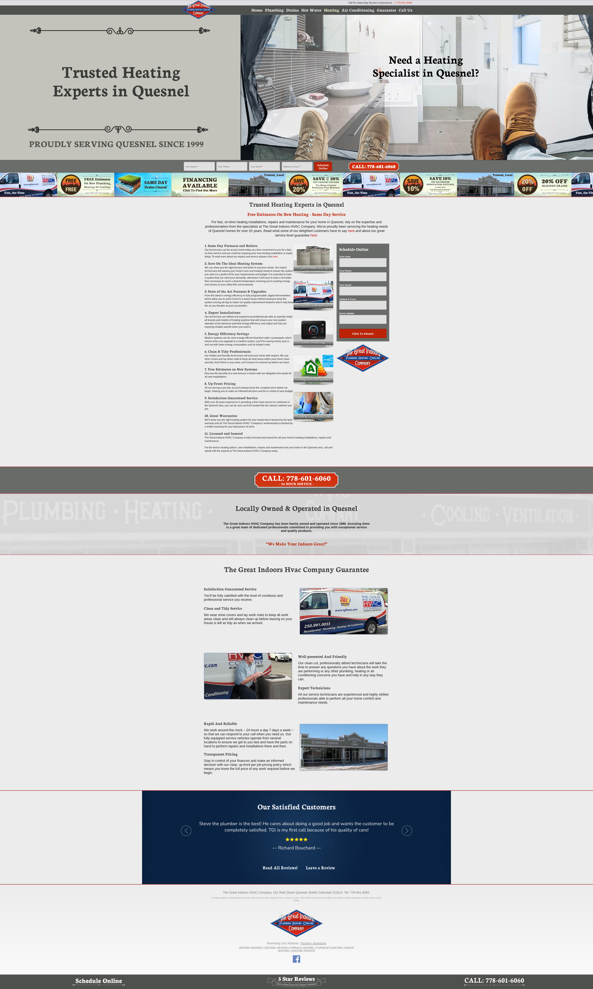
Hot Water (311, 10)
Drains (292, 10)
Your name (345, 256)
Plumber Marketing (313, 943)
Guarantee (386, 10)
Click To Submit (363, 333)
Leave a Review (320, 867)
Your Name (191, 166)
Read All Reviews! (280, 867)
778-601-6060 (404, 2)
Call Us (405, 10)
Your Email (257, 166)
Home (257, 10)
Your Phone (223, 166)
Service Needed (346, 313)
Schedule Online (323, 166)
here (351, 231)
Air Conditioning (358, 10)
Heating (331, 10)
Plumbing (274, 10)
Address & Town (292, 166)
